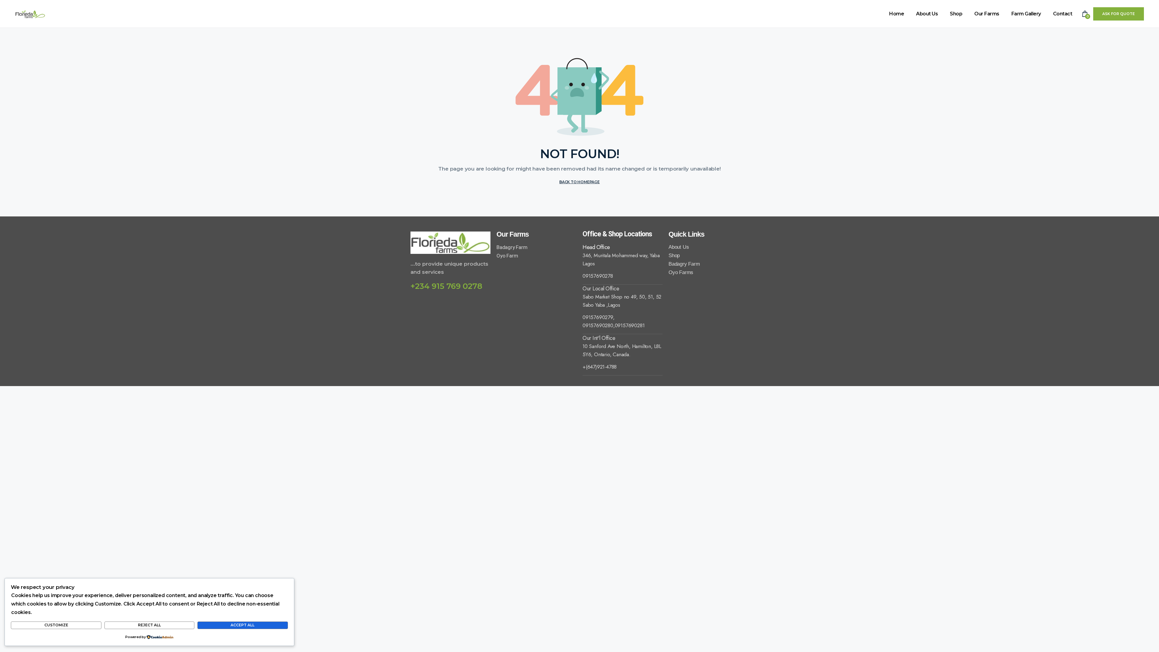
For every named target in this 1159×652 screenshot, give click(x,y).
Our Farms (986, 14)
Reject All (149, 625)
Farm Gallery (1026, 14)
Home (896, 14)
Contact (1062, 14)
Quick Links (686, 234)
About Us (927, 14)
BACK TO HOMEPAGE (579, 182)
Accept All (242, 625)
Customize (56, 625)
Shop (956, 14)
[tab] (623, 247)
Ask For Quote (1118, 13)
